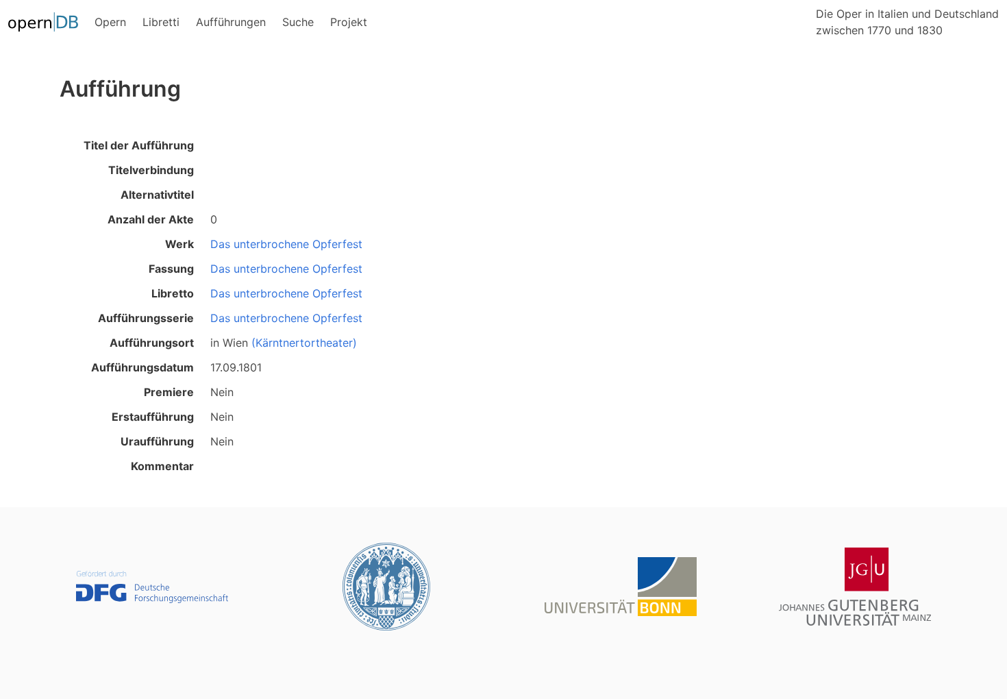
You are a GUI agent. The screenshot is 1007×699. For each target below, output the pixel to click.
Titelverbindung (151, 170)
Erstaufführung (153, 417)
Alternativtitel (157, 194)
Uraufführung (157, 441)
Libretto (172, 293)
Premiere (169, 392)
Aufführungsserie (146, 318)
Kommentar (162, 466)
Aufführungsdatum (142, 367)
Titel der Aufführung (139, 145)
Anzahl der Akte (151, 219)
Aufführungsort (152, 343)
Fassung (171, 268)
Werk (179, 244)
